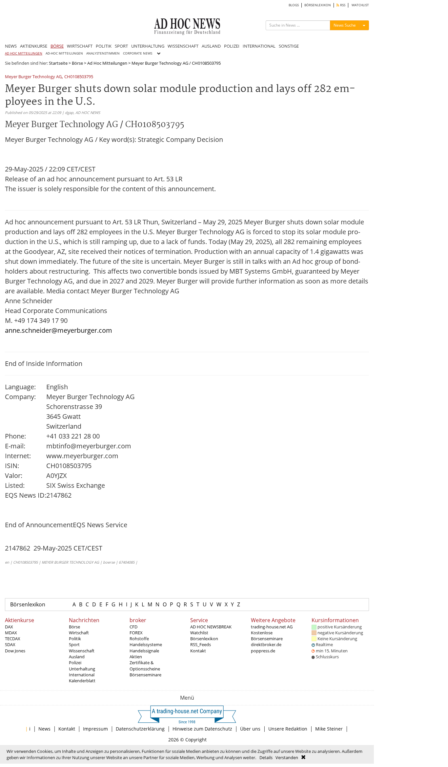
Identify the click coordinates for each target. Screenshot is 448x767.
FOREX (136, 633)
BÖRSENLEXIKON (317, 5)
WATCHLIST (360, 5)
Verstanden (286, 757)
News (44, 729)
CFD (133, 627)
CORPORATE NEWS (137, 53)
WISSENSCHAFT (183, 46)
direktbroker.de (266, 644)
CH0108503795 (78, 77)
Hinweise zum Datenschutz (202, 729)
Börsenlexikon (27, 604)
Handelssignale (144, 651)
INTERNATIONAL (259, 46)
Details (266, 757)
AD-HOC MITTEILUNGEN (64, 53)
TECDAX (12, 639)
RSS (342, 5)
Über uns (250, 729)
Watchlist (199, 633)
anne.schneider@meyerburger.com (58, 330)
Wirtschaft (79, 633)
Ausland (77, 657)
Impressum (95, 729)
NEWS (11, 46)
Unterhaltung (82, 669)
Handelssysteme (146, 644)
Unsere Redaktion (287, 729)
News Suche (345, 25)
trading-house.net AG (272, 627)
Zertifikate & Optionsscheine (145, 665)
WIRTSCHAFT (79, 46)
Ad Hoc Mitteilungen (107, 63)
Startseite (58, 63)
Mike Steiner (329, 729)
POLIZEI (231, 46)
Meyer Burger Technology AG (33, 77)
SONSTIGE (289, 46)
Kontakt (198, 651)
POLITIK (104, 46)
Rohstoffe (139, 639)
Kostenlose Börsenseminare (267, 636)
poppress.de (263, 651)
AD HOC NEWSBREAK (211, 627)
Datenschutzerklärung (140, 729)
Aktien (136, 657)
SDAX (10, 644)
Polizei (75, 662)
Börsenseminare (145, 675)
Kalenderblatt (82, 681)
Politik (75, 639)
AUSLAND (211, 46)
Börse (77, 63)
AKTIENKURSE (33, 46)
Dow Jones (15, 651)
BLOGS (294, 5)
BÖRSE (57, 46)
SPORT (121, 46)
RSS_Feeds (200, 644)
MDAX (11, 633)
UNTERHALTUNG (147, 46)
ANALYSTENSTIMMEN (103, 53)
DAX (9, 627)
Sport (74, 644)
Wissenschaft (81, 651)
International (81, 675)
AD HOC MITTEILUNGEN (23, 53)
